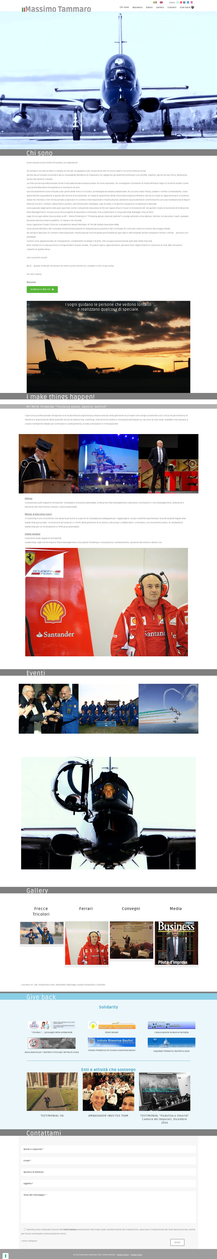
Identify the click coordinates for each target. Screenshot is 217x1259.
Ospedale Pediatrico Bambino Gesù (171, 1051)
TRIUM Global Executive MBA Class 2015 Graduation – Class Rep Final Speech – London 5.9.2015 (48, 455)
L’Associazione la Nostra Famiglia (171, 1032)
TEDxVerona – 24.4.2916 (168, 455)
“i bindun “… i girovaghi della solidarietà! (51, 1032)
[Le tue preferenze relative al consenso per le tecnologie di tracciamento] (6, 1256)
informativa (70, 1229)
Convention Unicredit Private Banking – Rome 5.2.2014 (108, 455)
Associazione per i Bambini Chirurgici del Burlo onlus (52, 1052)
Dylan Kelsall (111, 1032)
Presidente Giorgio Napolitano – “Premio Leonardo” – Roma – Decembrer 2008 (49, 700)
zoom (49, 475)
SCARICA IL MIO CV (40, 289)
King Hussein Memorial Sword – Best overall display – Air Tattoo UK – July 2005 (108, 700)
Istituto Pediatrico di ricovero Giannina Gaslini (111, 1050)
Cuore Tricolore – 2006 (168, 700)
